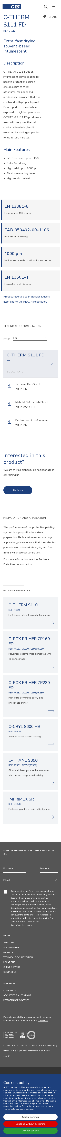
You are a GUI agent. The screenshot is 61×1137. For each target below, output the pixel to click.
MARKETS (8, 952)
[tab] (30, 364)
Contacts (18, 490)
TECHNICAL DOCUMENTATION (18, 957)
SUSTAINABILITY (11, 947)
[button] (30, 338)
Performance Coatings (16, 1000)
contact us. (43, 1020)
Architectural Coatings (17, 995)
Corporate (9, 990)
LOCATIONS (9, 962)
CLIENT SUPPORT (11, 967)
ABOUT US (8, 942)
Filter (6, 339)
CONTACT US (9, 972)
